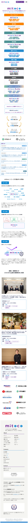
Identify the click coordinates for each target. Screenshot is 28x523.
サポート (16, 444)
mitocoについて (7, 437)
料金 (5, 446)
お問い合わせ (6, 470)
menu (26, 2)
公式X (4, 461)
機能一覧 (5, 439)
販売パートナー (7, 444)
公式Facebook (6, 459)
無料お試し (16, 437)
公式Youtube (6, 462)
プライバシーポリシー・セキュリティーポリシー (14, 519)
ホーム (5, 435)
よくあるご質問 (7, 442)
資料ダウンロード (20, 2)
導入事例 (16, 435)
